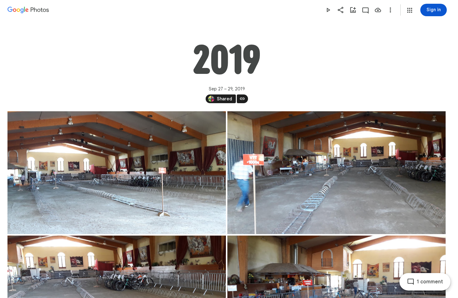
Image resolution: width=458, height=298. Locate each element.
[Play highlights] (328, 9)
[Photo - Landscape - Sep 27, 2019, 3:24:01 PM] (116, 172)
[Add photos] (353, 10)
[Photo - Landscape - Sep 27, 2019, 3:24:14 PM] (336, 172)
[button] (409, 10)
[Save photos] (378, 10)
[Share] (340, 10)
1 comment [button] (430, 282)
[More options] (390, 10)
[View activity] (365, 10)
